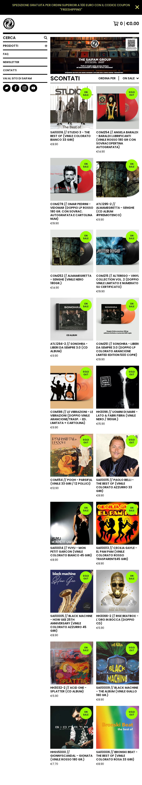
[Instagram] (24, 88)
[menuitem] (118, 78)
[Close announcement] (137, 7)
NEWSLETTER (11, 62)
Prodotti (10, 46)
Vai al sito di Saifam (17, 78)
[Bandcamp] (7, 88)
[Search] (46, 37)
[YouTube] (33, 88)
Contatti (10, 70)
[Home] (9, 24)
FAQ (6, 54)
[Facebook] (15, 88)
